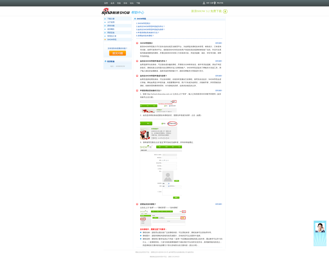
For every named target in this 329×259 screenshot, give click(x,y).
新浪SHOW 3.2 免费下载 (206, 11)
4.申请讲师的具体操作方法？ (147, 33)
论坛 (132, 3)
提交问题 (117, 53)
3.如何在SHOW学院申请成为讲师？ (150, 29)
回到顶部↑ (218, 43)
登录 (207, 3)
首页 (106, 3)
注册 (211, 3)
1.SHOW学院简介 (143, 23)
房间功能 (111, 26)
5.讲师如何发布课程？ (145, 36)
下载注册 (111, 19)
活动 (125, 3)
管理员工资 (111, 36)
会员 (112, 3)
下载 (138, 3)
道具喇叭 (111, 29)
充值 (119, 3)
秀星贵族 (111, 33)
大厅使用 (111, 22)
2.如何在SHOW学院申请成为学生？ (150, 26)
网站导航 (220, 3)
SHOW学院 (111, 39)
